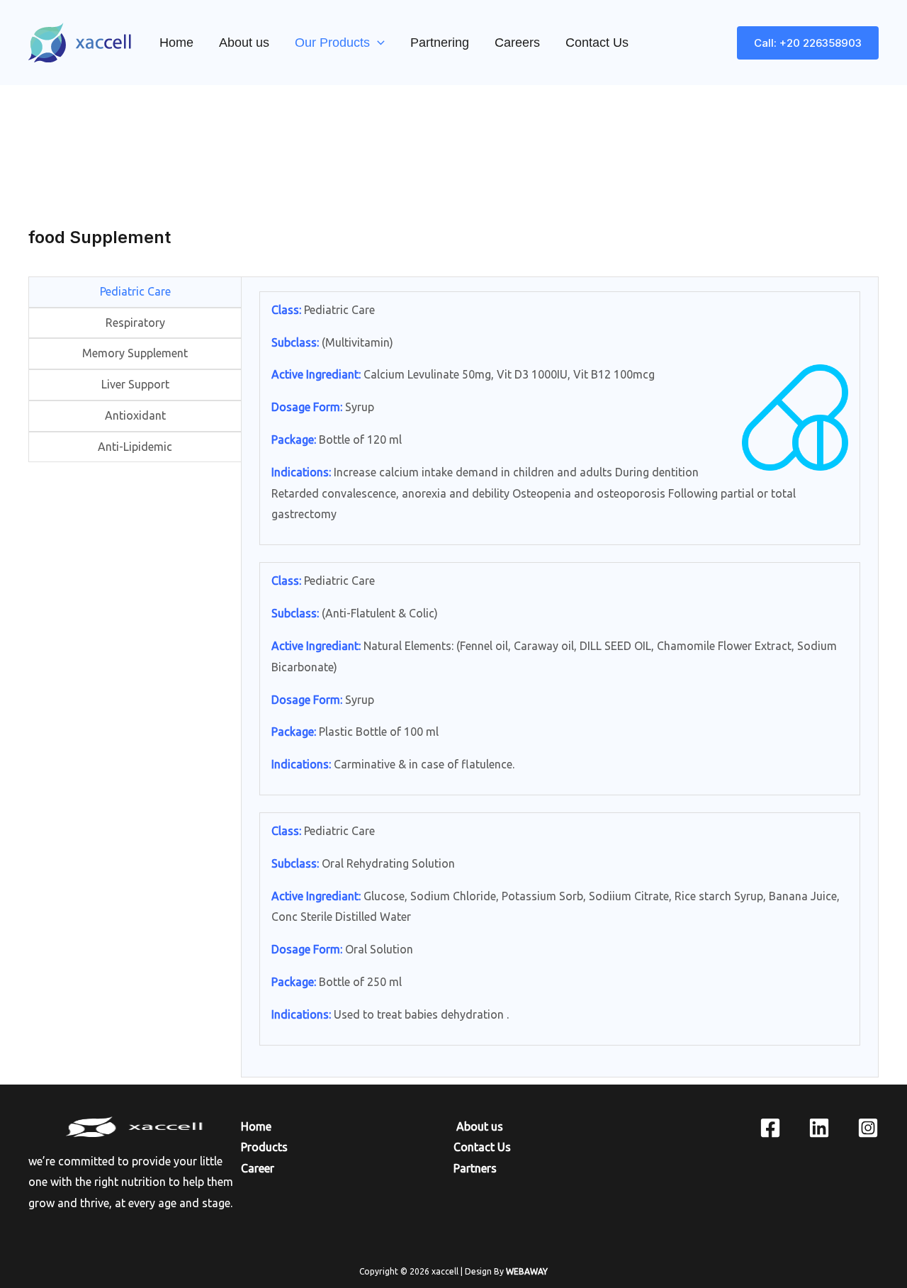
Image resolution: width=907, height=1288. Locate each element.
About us (244, 42)
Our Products (332, 42)
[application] (377, 42)
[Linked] (819, 1127)
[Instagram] (868, 1127)
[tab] (135, 292)
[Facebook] (770, 1127)
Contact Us (597, 42)
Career (257, 1168)
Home (176, 42)
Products (264, 1147)
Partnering (439, 42)
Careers (517, 42)
